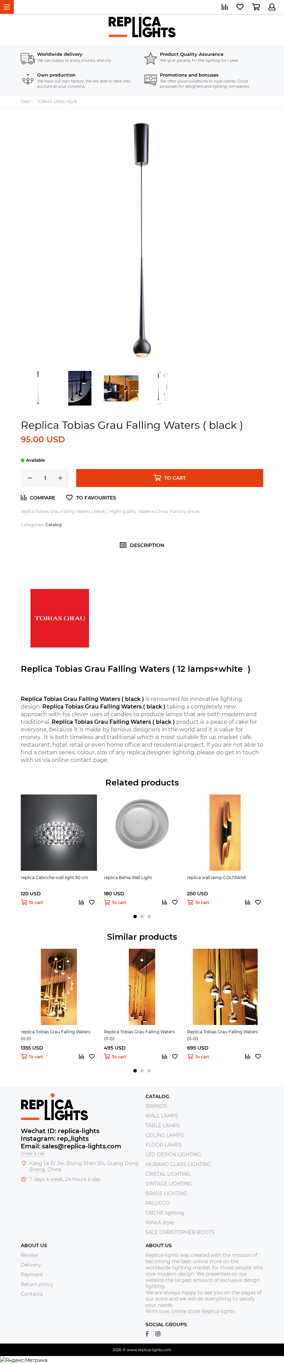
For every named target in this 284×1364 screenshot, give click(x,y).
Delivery (31, 1265)
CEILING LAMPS (164, 1135)
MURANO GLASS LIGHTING (178, 1164)
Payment (32, 1274)
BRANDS (156, 1106)
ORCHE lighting (164, 1213)
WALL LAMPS (161, 1116)
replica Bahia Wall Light (128, 877)
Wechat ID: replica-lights (60, 1131)
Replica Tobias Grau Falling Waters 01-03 (222, 1035)
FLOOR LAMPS (163, 1145)
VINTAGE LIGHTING (168, 1184)
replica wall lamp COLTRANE (217, 877)
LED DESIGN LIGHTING (173, 1155)
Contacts (32, 1294)
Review (29, 1255)
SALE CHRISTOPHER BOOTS (180, 1232)
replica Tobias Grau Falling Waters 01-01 (55, 1035)
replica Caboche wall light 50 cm (54, 877)
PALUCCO (157, 1203)
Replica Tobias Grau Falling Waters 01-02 (139, 1035)
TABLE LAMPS (162, 1125)
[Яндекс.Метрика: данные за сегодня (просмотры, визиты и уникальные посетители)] (23, 1360)
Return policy (37, 1284)
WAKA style (159, 1222)
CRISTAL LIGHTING (168, 1174)
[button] (135, 916)
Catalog (53, 524)
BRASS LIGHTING (166, 1193)
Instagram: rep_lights (55, 1139)
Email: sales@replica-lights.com (71, 1146)
